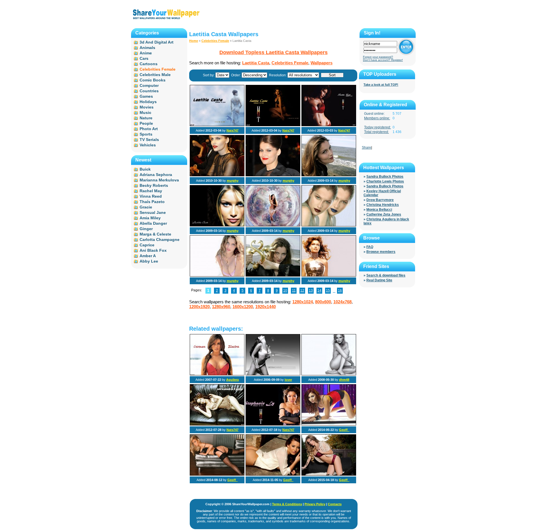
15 (328, 290)
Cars (144, 58)
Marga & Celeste (155, 234)
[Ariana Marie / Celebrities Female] (328, 424)
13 (311, 290)
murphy (232, 180)
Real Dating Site (379, 280)
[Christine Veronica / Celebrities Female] (273, 474)
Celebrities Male (155, 74)
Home (193, 40)
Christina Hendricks (382, 205)
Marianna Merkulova (159, 180)
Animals (147, 47)
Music (145, 112)
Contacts (335, 504)
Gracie (146, 207)
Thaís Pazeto (152, 201)
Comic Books (153, 80)
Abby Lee (149, 261)
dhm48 (344, 379)
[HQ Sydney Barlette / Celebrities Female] (217, 474)
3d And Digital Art (157, 42)
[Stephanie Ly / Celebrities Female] (273, 424)
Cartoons (149, 64)
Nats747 (232, 130)
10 (285, 290)
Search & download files (385, 275)
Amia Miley (150, 218)
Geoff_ (344, 429)
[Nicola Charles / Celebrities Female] (273, 374)
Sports (146, 134)
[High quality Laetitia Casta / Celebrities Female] (217, 175)
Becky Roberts (154, 185)
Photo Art (149, 128)
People (146, 123)
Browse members (380, 252)
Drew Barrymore (380, 200)
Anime (146, 53)
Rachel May (151, 191)
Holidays (148, 101)
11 (294, 290)
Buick (145, 169)
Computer (149, 85)
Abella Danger (153, 223)
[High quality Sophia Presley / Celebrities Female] (328, 474)
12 (302, 290)
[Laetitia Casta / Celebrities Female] (217, 125)
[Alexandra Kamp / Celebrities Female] (217, 424)
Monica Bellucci (379, 210)
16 (340, 290)
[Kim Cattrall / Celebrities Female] (328, 374)
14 (319, 290)
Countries (149, 91)
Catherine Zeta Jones (383, 214)
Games (146, 96)
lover (288, 379)
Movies (147, 107)
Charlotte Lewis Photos (385, 181)
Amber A (148, 255)
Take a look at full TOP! (381, 84)
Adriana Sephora (156, 174)
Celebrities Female (215, 40)
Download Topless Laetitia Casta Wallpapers (273, 52)
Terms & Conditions (287, 504)
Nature (146, 118)
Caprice (147, 245)
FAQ (369, 247)
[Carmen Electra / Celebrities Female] (217, 374)
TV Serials (149, 139)
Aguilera (232, 379)
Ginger (146, 228)
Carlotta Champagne (159, 239)
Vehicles (148, 145)
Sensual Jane (153, 212)
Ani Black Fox (153, 250)
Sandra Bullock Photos (384, 177)
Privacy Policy (315, 504)
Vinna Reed (151, 196)
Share (366, 148)
